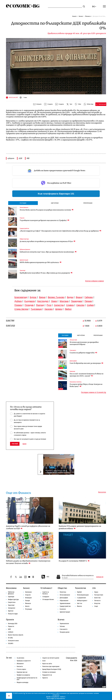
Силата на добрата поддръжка (82, 353)
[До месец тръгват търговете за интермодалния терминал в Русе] (12, 242)
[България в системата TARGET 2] (82, 545)
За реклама (20, 658)
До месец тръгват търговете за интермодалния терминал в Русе (46, 241)
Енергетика (11, 602)
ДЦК (20, 158)
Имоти (27, 606)
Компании (28, 592)
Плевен (18, 305)
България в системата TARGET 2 (73, 561)
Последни (23, 203)
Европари (11, 597)
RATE (9, 629)
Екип (44, 661)
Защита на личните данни (50, 658)
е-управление (81, 598)
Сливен (70, 305)
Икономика (11, 588)
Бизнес (81, 16)
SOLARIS (10, 643)
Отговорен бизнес (48, 599)
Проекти (10, 619)
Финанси (88, 16)
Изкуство (97, 603)
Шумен (58, 309)
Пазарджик (76, 301)
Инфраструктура (13, 599)
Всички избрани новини (94, 281)
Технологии (80, 588)
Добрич (18, 301)
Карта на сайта (47, 664)
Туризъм (10, 611)
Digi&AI (79, 592)
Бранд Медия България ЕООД (51, 669)
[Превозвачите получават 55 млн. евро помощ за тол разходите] (12, 274)
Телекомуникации (83, 595)
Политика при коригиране (50, 666)
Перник (88, 301)
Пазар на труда (13, 614)
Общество (62, 588)
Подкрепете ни (47, 675)
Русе (49, 305)
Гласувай (15, 444)
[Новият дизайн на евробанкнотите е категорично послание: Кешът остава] (29, 545)
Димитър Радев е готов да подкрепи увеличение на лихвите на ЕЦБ (28, 527)
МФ (28, 158)
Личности (97, 601)
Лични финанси (65, 595)
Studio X (62, 696)
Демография (64, 598)
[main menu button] (104, 6)
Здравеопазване (65, 603)
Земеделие (11, 608)
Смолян (80, 305)
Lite (94, 588)
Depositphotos (60, 698)
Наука (96, 592)
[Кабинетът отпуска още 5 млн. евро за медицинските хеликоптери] (12, 253)
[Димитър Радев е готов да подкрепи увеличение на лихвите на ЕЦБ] (29, 510)
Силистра (59, 305)
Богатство (97, 598)
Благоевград (20, 297)
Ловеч (54, 301)
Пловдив (29, 305)
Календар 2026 (12, 623)
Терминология (64, 623)
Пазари (27, 601)
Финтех (79, 606)
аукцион (11, 158)
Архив (24, 444)
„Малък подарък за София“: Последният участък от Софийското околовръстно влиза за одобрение (59, 231)
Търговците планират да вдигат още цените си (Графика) (43, 220)
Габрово (89, 297)
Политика (63, 592)
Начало (74, 16)
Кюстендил (43, 301)
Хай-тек (79, 603)
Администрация (65, 612)
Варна (42, 297)
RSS (48, 577)
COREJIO (10, 632)
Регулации (28, 609)
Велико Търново (56, 297)
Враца (79, 297)
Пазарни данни (64, 632)
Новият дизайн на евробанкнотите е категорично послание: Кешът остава (28, 562)
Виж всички (102, 492)
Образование (64, 601)
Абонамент (20, 664)
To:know (62, 626)
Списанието (63, 629)
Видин (70, 297)
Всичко (61, 619)
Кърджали (29, 301)
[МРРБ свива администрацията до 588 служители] (12, 263)
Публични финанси (11, 593)
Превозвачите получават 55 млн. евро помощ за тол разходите (45, 273)
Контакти (20, 666)
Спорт (96, 606)
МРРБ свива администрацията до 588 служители (39, 262)
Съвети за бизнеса (45, 593)
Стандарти (45, 597)
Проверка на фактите (24, 661)
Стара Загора (21, 309)
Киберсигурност (82, 601)
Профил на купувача (23, 675)
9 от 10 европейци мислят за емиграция (85, 363)
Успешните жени (13, 641)
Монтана (64, 301)
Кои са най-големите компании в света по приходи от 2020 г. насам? (86, 375)
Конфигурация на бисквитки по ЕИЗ (27, 679)
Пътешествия (98, 595)
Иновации (28, 598)
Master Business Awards (15, 635)
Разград (40, 305)
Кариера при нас (22, 672)
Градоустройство (65, 606)
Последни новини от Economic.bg (93, 392)
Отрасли (28, 595)
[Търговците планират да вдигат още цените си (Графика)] (12, 221)
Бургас (33, 297)
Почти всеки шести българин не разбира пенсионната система (45, 210)
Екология (63, 609)
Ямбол (68, 309)
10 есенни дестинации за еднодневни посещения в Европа (84, 343)
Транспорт (11, 605)
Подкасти (11, 626)
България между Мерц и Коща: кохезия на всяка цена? (86, 385)
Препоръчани (87, 203)
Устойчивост (46, 588)
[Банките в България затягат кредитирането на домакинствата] (82, 510)
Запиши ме (99, 577)
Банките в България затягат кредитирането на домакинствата (80, 527)
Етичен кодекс (21, 669)
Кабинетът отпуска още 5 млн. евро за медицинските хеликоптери (47, 252)
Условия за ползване (49, 672)
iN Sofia (10, 638)
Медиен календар (22, 682)
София (90, 305)
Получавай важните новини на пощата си (78, 575)
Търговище (36, 309)
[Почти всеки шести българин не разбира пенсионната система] (12, 211)
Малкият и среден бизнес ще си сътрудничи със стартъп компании (58, 471)
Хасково (48, 309)
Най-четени (55, 203)
